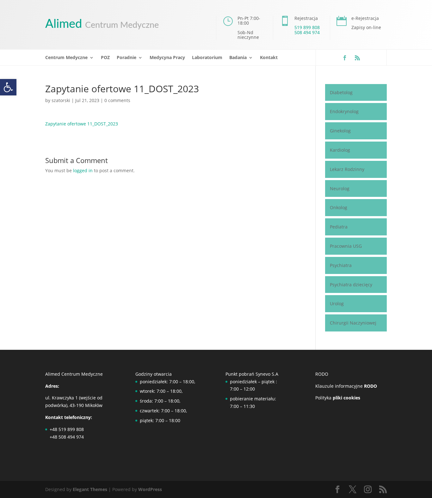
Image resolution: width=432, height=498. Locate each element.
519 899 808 (307, 27)
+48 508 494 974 (67, 437)
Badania (238, 57)
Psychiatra (341, 265)
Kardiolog (340, 150)
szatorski (61, 100)
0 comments (117, 100)
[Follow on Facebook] (345, 58)
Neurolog (339, 188)
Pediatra (339, 227)
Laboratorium (207, 57)
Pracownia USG (346, 246)
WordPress (150, 489)
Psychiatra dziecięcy (351, 285)
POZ (105, 57)
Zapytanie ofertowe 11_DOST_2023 (81, 124)
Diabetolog (341, 92)
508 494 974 (307, 32)
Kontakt (269, 57)
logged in (83, 170)
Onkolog (338, 207)
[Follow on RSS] (357, 58)
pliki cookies (345, 398)
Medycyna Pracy (167, 57)
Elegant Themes (90, 489)
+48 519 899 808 (67, 429)
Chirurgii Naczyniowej (353, 323)
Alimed (102, 24)
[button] (8, 87)
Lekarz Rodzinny (347, 169)
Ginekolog (340, 131)
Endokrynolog (344, 111)
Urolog (337, 304)
